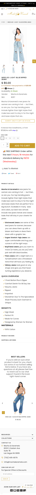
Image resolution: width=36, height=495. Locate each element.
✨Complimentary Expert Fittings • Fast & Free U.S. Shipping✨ (18, 4)
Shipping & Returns (8, 340)
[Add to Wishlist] (3, 412)
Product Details (7, 183)
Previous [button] (2, 403)
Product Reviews (7, 336)
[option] (13, 69)
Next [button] (32, 403)
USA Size (4, 135)
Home (3, 22)
